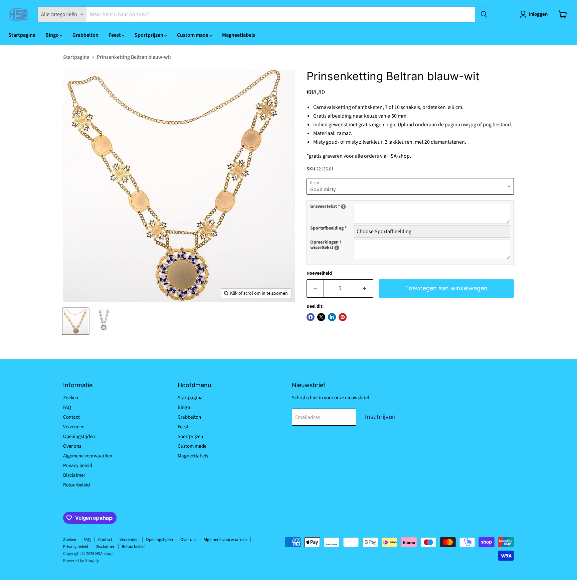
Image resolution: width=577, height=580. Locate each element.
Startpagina (21, 35)
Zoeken (70, 397)
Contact (71, 417)
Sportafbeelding (328, 229)
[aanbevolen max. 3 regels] (343, 206)
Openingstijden (79, 436)
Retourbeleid (76, 484)
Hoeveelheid (319, 273)
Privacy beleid (77, 465)
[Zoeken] (484, 14)
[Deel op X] (321, 317)
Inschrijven (380, 416)
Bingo (52, 35)
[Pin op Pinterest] (343, 317)
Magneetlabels (238, 35)
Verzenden (73, 426)
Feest (115, 35)
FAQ (67, 407)
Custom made (193, 35)
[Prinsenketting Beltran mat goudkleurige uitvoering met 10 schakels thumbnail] (75, 321)
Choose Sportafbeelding (384, 231)
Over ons (72, 446)
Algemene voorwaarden (87, 455)
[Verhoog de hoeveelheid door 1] (364, 288)
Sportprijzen (149, 35)
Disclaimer (74, 475)
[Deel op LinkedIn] (332, 317)
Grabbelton (85, 35)
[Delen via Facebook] (311, 317)
